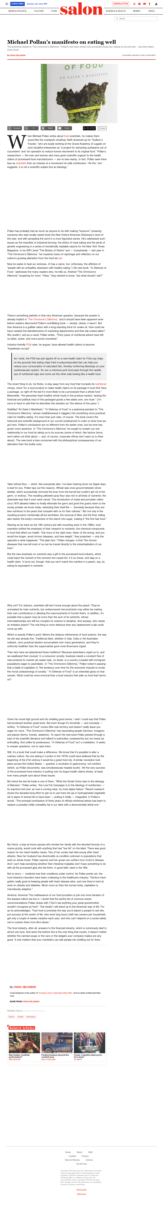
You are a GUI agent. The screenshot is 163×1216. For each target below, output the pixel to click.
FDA (28, 345)
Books (11, 1017)
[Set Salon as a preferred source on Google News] (89, 128)
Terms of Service (72, 1160)
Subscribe (17, 4)
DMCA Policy (81, 1194)
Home (68, 1152)
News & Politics (17, 11)
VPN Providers (81, 1190)
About (79, 1152)
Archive (89, 1160)
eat (60, 258)
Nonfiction (31, 1017)
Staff (90, 1152)
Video (151, 11)
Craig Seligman (17, 55)
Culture (39, 11)
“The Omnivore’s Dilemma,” (43, 319)
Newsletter (121, 4)
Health (20, 1017)
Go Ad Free (81, 1164)
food (67, 136)
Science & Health (116, 11)
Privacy (85, 1156)
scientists (21, 163)
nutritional (100, 384)
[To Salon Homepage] (81, 8)
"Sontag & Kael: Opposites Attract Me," (55, 993)
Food (54, 11)
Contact (72, 1156)
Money (137, 11)
